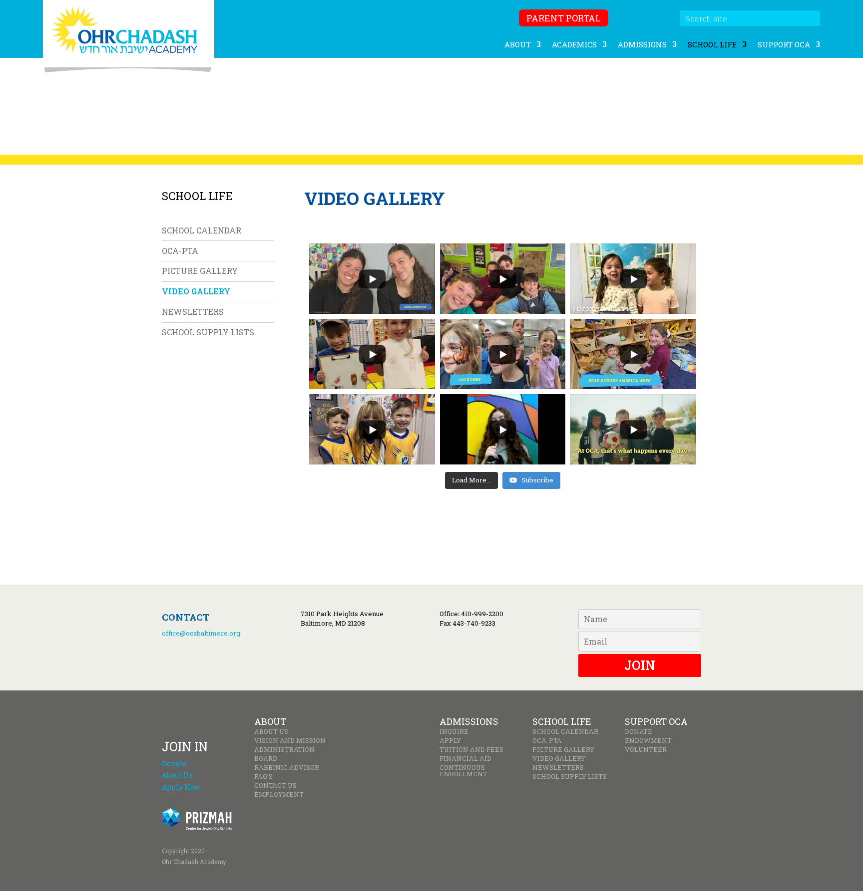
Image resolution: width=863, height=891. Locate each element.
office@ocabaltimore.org (201, 633)
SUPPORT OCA (784, 45)
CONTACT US (275, 785)
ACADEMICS (574, 45)
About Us (177, 775)
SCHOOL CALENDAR (201, 230)
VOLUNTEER (646, 749)
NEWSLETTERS (193, 311)
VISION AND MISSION (290, 740)
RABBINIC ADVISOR (286, 767)
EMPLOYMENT (279, 794)
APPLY (450, 740)
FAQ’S (263, 776)
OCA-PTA (180, 250)
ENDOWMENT (648, 740)
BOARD (265, 758)
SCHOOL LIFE (712, 45)
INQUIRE (453, 731)
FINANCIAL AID (465, 758)
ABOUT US (271, 731)
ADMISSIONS (642, 45)
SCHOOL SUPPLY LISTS (208, 332)
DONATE (638, 731)
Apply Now (181, 787)
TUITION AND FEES (471, 749)
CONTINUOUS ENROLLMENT (463, 770)
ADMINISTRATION (284, 749)
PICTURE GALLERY (200, 270)
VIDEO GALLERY (196, 291)
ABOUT (517, 45)
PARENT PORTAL (563, 18)
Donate (174, 763)
